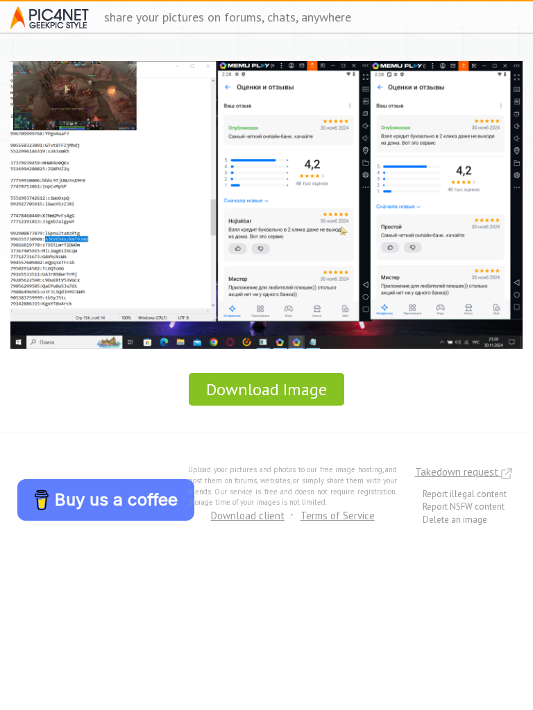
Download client (248, 515)
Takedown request (458, 471)
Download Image (266, 389)
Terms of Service (338, 515)
